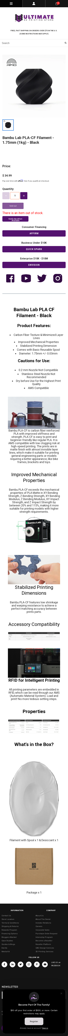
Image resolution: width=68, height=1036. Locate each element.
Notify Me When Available (15, 220)
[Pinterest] (37, 964)
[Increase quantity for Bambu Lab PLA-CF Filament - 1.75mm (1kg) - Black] (23, 195)
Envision (34, 265)
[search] (34, 43)
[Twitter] (20, 964)
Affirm (34, 233)
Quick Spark (34, 249)
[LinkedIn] (12, 964)
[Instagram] (29, 964)
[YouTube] (45, 964)
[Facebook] (4, 964)
